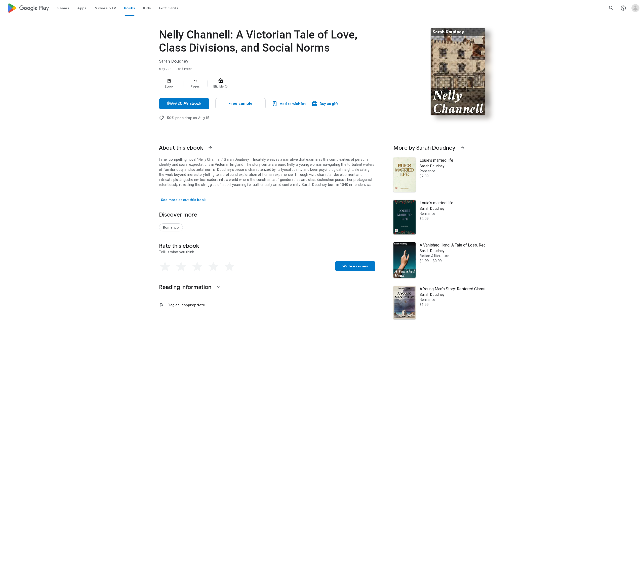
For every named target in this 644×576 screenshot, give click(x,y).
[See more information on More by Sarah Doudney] (463, 148)
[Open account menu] (635, 8)
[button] (240, 104)
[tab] (63, 8)
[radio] (165, 267)
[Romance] (171, 227)
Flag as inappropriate (182, 304)
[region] (259, 83)
